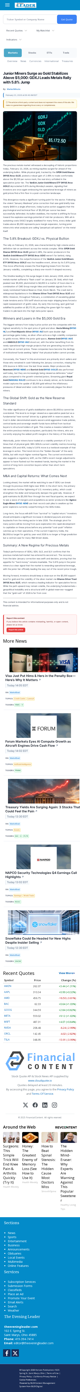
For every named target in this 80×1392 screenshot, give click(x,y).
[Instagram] (54, 1105)
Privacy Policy (65, 1089)
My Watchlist (43, 30)
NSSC (17, 902)
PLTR (26, 836)
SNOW (18, 961)
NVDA (7, 1027)
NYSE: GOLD (51, 369)
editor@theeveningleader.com (34, 1343)
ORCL (7, 1033)
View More (66, 973)
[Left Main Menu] (7, 5)
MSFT (7, 1021)
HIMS (17, 705)
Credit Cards (19, 698)
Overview (12, 61)
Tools (66, 52)
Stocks (32, 52)
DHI (16, 836)
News (23, 61)
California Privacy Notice (45, 1376)
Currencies (35, 61)
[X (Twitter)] (25, 1105)
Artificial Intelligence (22, 764)
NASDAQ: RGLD (17, 380)
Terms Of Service (42, 1094)
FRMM (18, 770)
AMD (7, 998)
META (7, 1016)
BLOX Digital (36, 1386)
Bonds (17, 830)
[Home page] (25, 5)
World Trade (29, 895)
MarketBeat (15, 692)
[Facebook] (35, 1105)
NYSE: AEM (21, 503)
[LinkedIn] (45, 1105)
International (52, 61)
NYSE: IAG (23, 342)
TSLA (7, 1039)
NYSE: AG (38, 331)
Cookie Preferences (27, 1379)
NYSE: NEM (19, 369)
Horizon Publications (44, 1370)
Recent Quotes (14, 30)
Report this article (16, 630)
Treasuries (67, 61)
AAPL (7, 992)
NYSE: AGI (67, 338)
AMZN (7, 986)
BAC (6, 1004)
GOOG (8, 1010)
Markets (13, 52)
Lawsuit (30, 698)
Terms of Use (52, 1373)
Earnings (18, 895)
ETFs (49, 52)
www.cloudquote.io (40, 1080)
